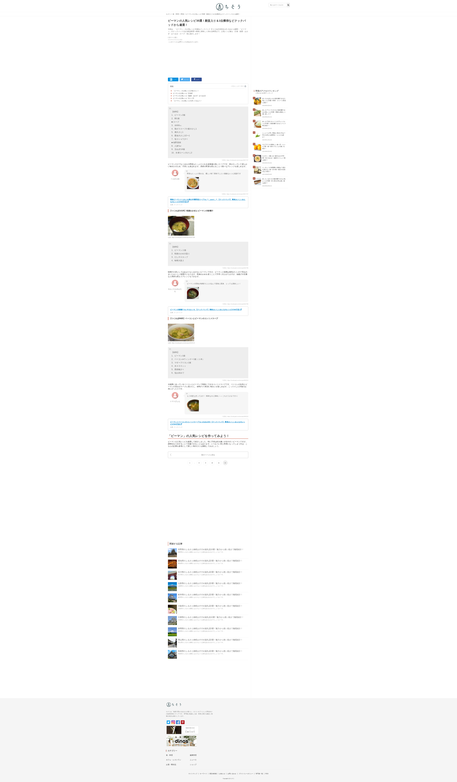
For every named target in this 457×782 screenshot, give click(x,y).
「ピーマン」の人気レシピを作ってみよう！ (187, 101)
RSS (266, 774)
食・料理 (176, 14)
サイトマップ (193, 774)
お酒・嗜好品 (171, 764)
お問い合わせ (232, 774)
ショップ (193, 764)
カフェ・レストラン (173, 760)
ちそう (168, 14)
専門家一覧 (259, 774)
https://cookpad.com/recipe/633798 (183, 237)
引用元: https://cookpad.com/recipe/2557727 (235, 160)
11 (218, 463)
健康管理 (193, 755)
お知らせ (222, 774)
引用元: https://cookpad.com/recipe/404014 (235, 380)
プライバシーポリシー (246, 774)
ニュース (193, 760)
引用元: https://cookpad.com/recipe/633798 (235, 268)
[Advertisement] (208, 59)
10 (212, 463)
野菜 (182, 14)
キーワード (203, 774)
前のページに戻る (208, 455)
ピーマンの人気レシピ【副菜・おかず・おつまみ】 (189, 96)
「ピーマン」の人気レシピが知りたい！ (186, 91)
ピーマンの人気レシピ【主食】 (183, 93)
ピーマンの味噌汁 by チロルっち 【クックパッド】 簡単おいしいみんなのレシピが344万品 (204, 310)
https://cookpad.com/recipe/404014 (183, 343)
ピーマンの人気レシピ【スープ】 (184, 98)
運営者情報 (213, 774)
